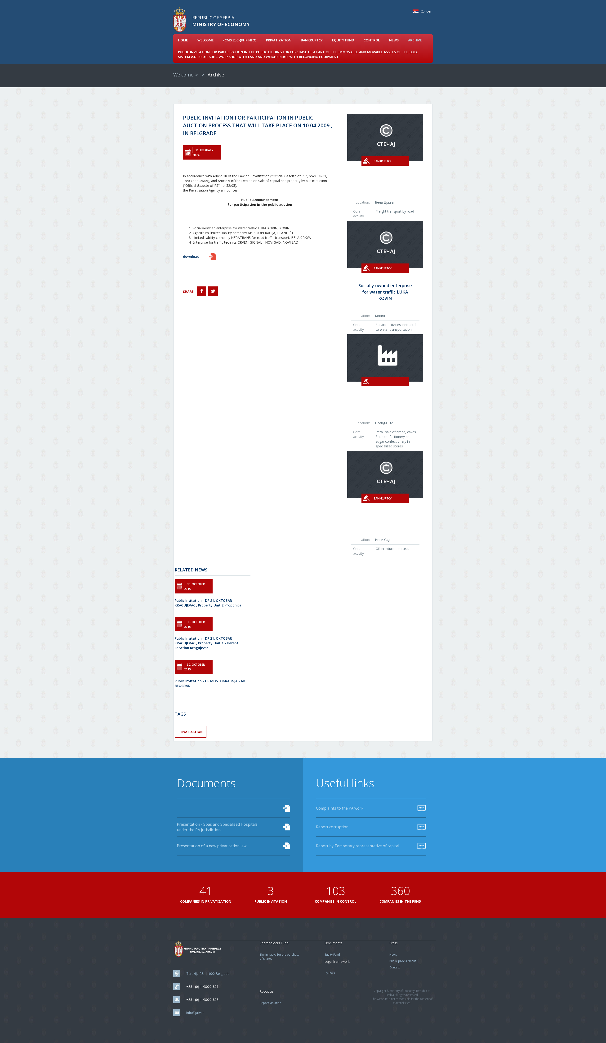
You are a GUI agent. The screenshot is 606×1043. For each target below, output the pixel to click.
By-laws (330, 973)
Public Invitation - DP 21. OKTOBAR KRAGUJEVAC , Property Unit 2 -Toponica (208, 602)
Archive (415, 40)
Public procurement (402, 961)
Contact (394, 967)
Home (183, 40)
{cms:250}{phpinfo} (240, 40)
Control (372, 40)
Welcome (205, 40)
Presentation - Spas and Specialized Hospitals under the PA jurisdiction (217, 827)
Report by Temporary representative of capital (357, 845)
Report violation (270, 1003)
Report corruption (332, 826)
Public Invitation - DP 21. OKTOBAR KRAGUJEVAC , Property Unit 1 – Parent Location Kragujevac (206, 643)
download (191, 256)
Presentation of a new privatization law (211, 845)
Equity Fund (343, 40)
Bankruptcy (312, 40)
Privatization (278, 40)
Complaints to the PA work (339, 808)
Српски (417, 11)
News (394, 40)
